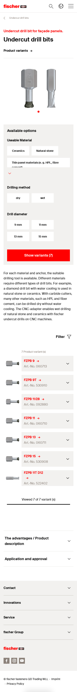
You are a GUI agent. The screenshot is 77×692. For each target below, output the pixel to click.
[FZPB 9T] (12, 382)
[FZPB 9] (12, 363)
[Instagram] (14, 661)
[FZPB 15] (12, 459)
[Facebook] (6, 661)
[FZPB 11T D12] (12, 478)
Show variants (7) (38, 255)
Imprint (55, 679)
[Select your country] (61, 6)
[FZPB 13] (12, 439)
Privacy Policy (15, 684)
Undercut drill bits (19, 17)
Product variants (16, 51)
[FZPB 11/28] (12, 401)
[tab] (38, 112)
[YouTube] (22, 661)
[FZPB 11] (12, 420)
